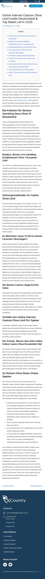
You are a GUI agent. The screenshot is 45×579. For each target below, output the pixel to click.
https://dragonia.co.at (21, 100)
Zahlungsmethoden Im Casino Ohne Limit (22, 47)
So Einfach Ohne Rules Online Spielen (21, 69)
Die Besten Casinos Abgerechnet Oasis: (22, 55)
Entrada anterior (7, 486)
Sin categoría (7, 26)
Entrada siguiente (37, 486)
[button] (25, 6)
